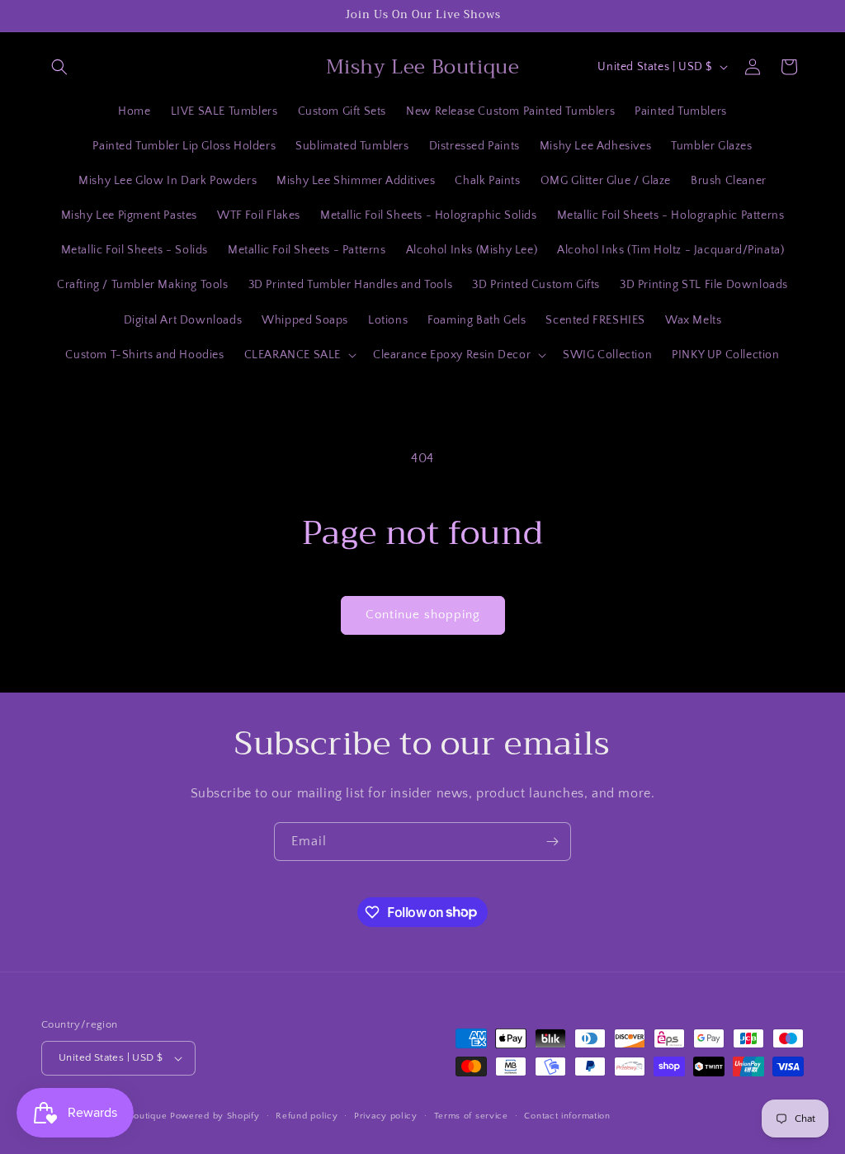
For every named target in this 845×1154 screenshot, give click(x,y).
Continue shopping (423, 615)
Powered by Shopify (215, 1116)
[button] (59, 67)
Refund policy (307, 1116)
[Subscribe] (552, 841)
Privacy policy (386, 1116)
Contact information (567, 1116)
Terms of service (471, 1116)
